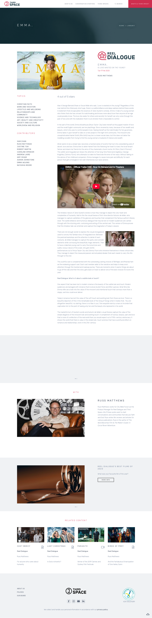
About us (21, 589)
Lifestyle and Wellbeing (29, 109)
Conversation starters (85, 4)
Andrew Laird (23, 155)
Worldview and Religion (28, 125)
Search (119, 4)
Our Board (21, 596)
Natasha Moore (24, 165)
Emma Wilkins (23, 163)
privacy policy (102, 610)
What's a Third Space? (140, 4)
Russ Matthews (24, 144)
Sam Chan (21, 141)
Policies (20, 592)
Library (131, 25)
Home (121, 25)
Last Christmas (56, 546)
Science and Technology (29, 117)
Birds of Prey (116, 546)
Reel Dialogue (22, 551)
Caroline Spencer (25, 152)
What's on (69, 4)
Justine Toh (23, 147)
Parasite (83, 546)
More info (106, 480)
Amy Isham (22, 157)
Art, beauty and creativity (30, 120)
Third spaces (103, 4)
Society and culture (27, 123)
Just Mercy (23, 546)
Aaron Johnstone (25, 160)
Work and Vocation (26, 107)
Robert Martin (24, 149)
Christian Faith (24, 104)
